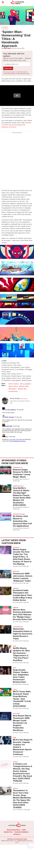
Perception (13, 389)
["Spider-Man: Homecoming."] (17, 252)
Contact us (17, 834)
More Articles (24, 398)
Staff (23, 830)
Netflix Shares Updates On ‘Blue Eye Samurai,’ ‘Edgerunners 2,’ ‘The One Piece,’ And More (21, 654)
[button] (17, 95)
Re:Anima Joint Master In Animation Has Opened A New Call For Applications (22, 521)
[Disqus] (17, 428)
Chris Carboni (14, 384)
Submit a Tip (8, 832)
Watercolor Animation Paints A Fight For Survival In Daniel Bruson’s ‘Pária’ (22, 634)
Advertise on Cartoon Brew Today (17, 839)
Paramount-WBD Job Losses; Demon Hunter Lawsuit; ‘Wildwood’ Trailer (22, 577)
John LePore (14, 386)
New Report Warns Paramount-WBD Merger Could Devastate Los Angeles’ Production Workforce (22, 722)
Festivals (15, 761)
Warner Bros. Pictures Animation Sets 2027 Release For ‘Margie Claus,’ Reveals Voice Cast (22, 614)
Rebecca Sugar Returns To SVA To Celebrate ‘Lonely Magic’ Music (22, 473)
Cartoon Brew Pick (18, 626)
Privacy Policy (11, 73)
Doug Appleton (26, 384)
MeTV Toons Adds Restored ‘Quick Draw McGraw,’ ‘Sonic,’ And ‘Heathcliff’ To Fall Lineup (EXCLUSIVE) (22, 698)
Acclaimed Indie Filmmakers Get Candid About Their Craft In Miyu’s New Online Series (22, 595)
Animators (15, 588)
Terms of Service (22, 73)
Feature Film (16, 547)
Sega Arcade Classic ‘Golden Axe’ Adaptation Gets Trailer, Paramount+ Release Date (21, 676)
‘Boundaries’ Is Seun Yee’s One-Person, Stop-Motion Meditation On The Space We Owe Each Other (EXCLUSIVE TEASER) (22, 799)
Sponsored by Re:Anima (19, 514)
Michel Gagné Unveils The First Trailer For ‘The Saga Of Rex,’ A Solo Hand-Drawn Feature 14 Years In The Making (22, 556)
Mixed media (24, 386)
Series (14, 667)
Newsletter (16, 571)
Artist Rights (16, 713)
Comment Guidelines (21, 832)
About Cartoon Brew (13, 830)
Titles (4, 28)
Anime (14, 737)
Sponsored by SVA (17, 467)
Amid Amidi (7, 48)
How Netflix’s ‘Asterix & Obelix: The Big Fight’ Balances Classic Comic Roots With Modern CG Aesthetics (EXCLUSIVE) (22, 496)
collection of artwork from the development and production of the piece (16, 125)
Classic (15, 689)
